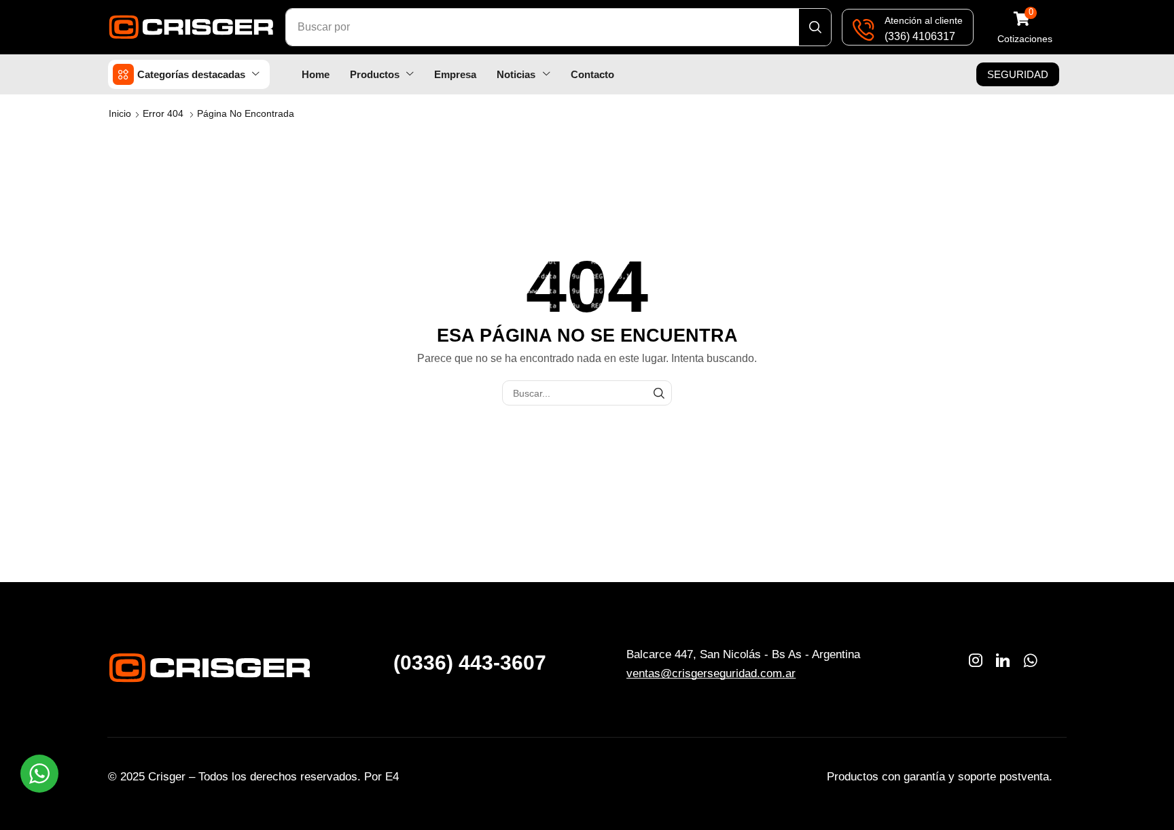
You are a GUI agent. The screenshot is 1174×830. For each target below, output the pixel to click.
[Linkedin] (1003, 660)
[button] (1025, 27)
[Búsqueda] (815, 27)
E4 (392, 776)
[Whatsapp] (1030, 660)
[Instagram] (975, 660)
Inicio (120, 113)
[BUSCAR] (659, 392)
